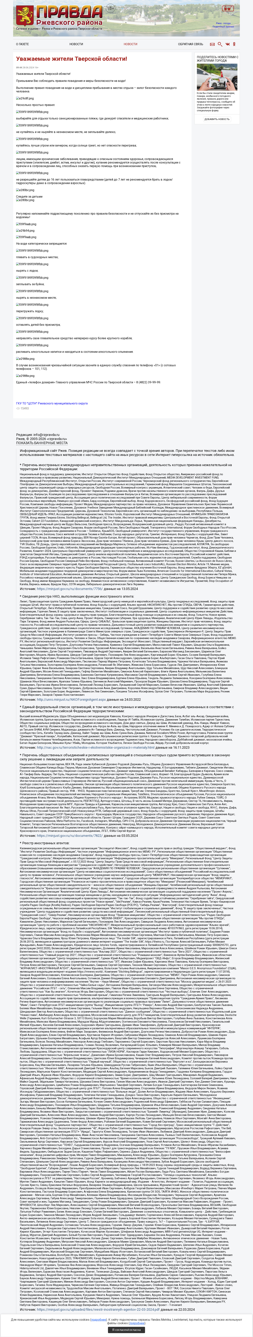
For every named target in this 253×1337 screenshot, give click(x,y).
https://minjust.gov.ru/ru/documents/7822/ (70, 836)
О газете (22, 44)
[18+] (59, 18)
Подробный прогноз (223, 26)
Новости (76, 44)
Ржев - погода (223, 23)
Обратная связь (190, 44)
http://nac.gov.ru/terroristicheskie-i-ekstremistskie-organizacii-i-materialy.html (95, 748)
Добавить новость (217, 119)
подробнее (98, 1319)
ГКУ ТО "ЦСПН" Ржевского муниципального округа (52, 403)
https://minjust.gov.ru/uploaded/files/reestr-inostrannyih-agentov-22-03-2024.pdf (98, 1310)
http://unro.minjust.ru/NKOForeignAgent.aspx (71, 700)
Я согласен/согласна (126, 1329)
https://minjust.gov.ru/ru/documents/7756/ (70, 589)
